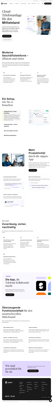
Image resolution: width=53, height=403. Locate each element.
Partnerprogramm (22, 394)
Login (50, 0)
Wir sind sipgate (44, 385)
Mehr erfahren (33, 171)
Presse (43, 391)
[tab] (11, 112)
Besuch (43, 389)
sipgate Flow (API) (22, 387)
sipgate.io (21, 389)
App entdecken (10, 295)
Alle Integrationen (29, 388)
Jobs (42, 387)
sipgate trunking (22, 391)
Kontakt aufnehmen (7, 39)
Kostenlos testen (48, 3)
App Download (29, 385)
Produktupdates (29, 390)
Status (35, 389)
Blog (27, 392)
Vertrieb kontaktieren (33, 372)
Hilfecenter (36, 387)
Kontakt (35, 385)
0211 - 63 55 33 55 (44, 0)
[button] (36, 0)
